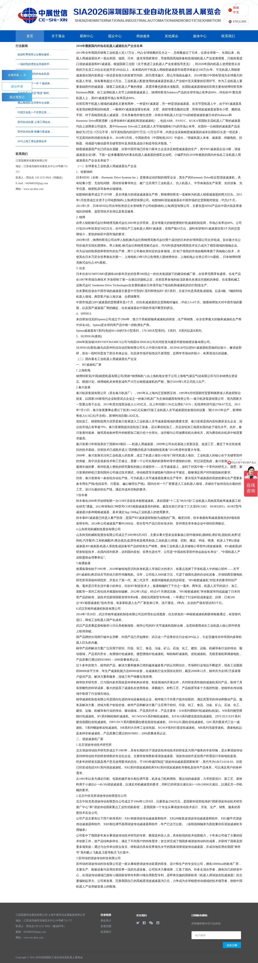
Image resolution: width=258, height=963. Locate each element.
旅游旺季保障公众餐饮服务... (35, 54)
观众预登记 (17, 97)
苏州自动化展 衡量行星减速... (35, 131)
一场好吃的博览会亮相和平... (35, 64)
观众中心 (115, 36)
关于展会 (58, 36)
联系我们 (228, 36)
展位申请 (17, 86)
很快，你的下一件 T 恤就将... (35, 83)
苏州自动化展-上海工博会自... (35, 122)
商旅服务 (143, 36)
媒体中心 (200, 36)
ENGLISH (239, 21)
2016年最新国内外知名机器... (35, 73)
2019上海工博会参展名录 (32, 141)
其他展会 (171, 36)
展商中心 (86, 36)
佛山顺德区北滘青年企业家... (35, 102)
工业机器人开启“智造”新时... (34, 93)
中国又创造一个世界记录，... (35, 112)
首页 (29, 36)
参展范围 (106, 926)
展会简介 (106, 920)
